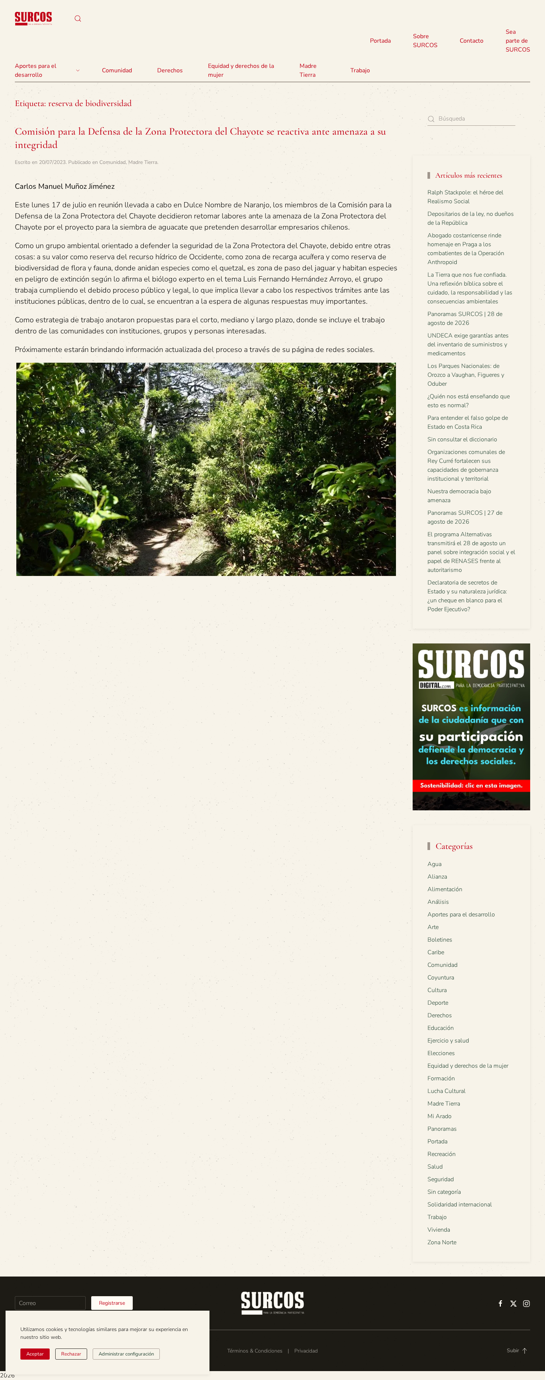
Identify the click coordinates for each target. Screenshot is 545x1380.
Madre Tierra (308, 70)
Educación (440, 1028)
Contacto (471, 41)
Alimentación (444, 889)
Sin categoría (444, 1192)
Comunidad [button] (117, 70)
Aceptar (35, 1354)
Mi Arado (439, 1116)
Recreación (441, 1154)
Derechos (439, 1015)
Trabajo (360, 70)
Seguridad (440, 1179)
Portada (380, 41)
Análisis (438, 902)
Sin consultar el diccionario (462, 439)
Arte (433, 927)
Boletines (439, 940)
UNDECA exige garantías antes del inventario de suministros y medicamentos (468, 345)
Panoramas (442, 1129)
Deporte (437, 1003)
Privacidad (306, 1350)
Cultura (437, 990)
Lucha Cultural (446, 1091)
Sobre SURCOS (425, 40)
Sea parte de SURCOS (518, 41)
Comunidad (112, 162)
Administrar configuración (126, 1354)
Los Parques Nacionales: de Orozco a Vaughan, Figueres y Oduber (465, 375)
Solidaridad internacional (459, 1204)
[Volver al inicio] (33, 18)
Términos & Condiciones (255, 1350)
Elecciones (441, 1053)
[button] (78, 18)
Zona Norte (441, 1242)
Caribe (435, 952)
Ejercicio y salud (448, 1041)
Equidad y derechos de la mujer (241, 70)
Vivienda (438, 1230)
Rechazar (71, 1354)
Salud (435, 1167)
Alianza (437, 877)
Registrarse (112, 1303)
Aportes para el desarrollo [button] (35, 70)
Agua (434, 864)
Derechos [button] (170, 70)
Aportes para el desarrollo (461, 914)
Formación (441, 1078)
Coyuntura (440, 978)
